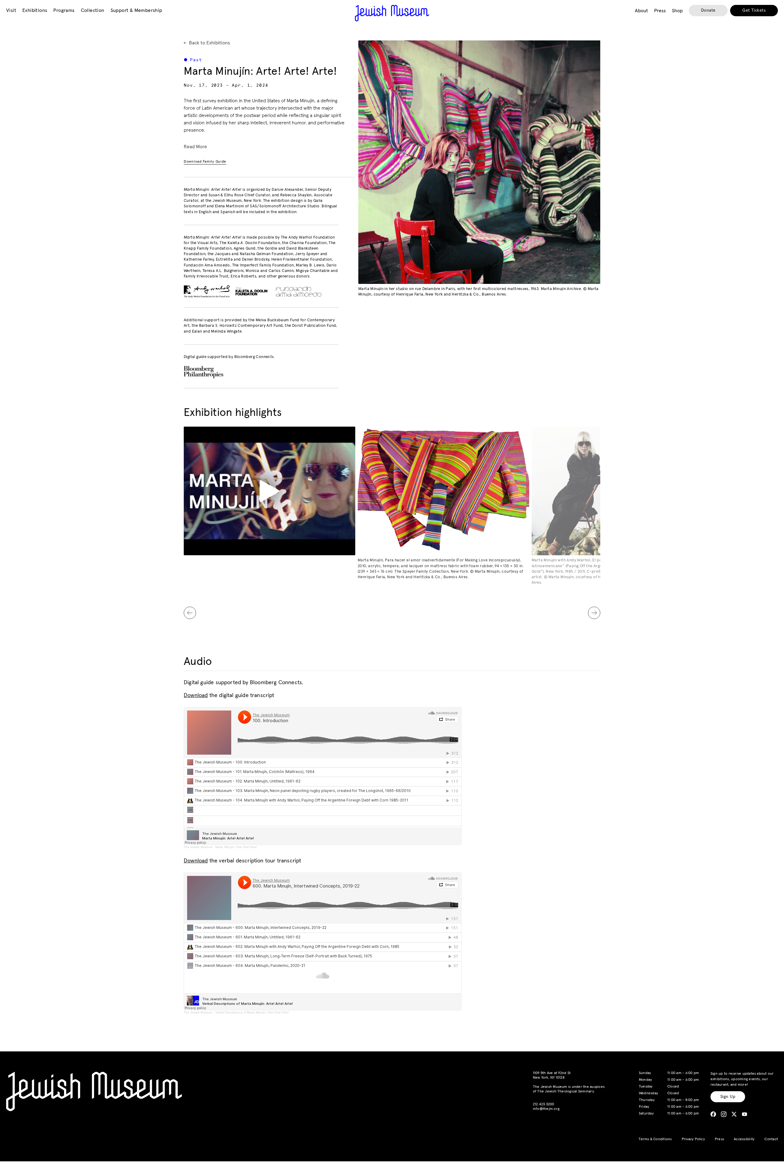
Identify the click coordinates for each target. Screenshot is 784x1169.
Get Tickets (754, 10)
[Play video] (269, 491)
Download (196, 695)
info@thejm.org (546, 1109)
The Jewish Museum (198, 847)
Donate (708, 10)
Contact (771, 1139)
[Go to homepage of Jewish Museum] (392, 13)
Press (719, 1139)
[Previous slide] (190, 613)
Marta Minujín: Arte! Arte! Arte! (236, 847)
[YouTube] (744, 1114)
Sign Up (727, 1097)
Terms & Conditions (655, 1139)
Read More (195, 146)
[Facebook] (713, 1114)
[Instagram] (723, 1114)
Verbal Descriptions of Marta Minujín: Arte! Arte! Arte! (252, 1012)
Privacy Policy (693, 1139)
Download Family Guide (205, 162)
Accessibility (744, 1139)
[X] (734, 1114)
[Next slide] (594, 613)
